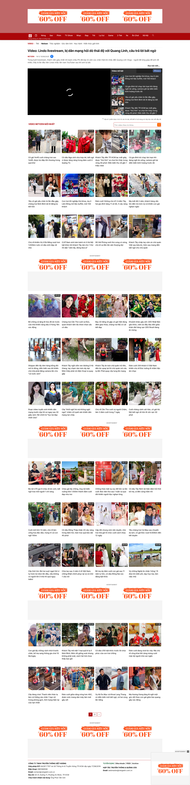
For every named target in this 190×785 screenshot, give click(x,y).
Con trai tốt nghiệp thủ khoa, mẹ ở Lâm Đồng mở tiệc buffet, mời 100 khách (135, 77)
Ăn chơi (135, 35)
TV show (69, 35)
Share (158, 71)
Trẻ (93, 35)
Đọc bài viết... (154, 66)
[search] (152, 36)
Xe (127, 35)
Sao (51, 35)
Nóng (43, 35)
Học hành (78, 44)
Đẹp (86, 35)
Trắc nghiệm (55, 44)
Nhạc (79, 35)
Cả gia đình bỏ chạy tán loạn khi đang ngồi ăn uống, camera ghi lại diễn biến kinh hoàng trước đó (135, 89)
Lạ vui (101, 35)
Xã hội (145, 35)
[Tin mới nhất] (36, 36)
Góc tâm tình (67, 44)
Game (110, 35)
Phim (59, 35)
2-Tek (119, 35)
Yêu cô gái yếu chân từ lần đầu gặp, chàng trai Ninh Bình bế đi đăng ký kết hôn (135, 99)
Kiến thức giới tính (91, 44)
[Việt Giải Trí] (30, 36)
